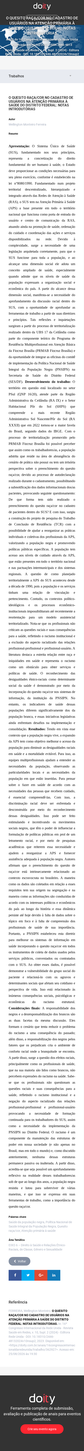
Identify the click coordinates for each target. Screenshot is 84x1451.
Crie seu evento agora (42, 1429)
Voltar (22, 1261)
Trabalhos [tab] (16, 76)
